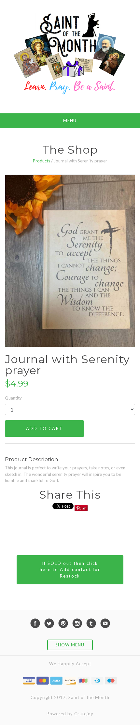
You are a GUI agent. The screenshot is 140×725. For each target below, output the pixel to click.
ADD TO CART (44, 428)
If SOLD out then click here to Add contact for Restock (70, 570)
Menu (70, 120)
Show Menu (69, 644)
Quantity (13, 398)
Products (41, 160)
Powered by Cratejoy (70, 713)
